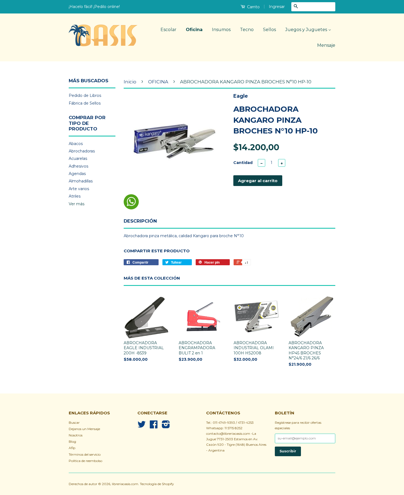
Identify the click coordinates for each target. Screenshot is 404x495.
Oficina (194, 29)
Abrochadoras (82, 151)
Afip (72, 448)
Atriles (75, 196)
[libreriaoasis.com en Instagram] (166, 426)
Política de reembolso (85, 461)
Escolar (168, 29)
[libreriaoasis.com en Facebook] (154, 426)
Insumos (221, 29)
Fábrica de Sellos (85, 103)
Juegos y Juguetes (306, 29)
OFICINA (158, 81)
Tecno (247, 29)
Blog (72, 441)
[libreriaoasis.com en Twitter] (141, 426)
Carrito (253, 6)
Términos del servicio (85, 454)
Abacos (76, 143)
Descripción (140, 221)
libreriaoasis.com (125, 484)
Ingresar (277, 6)
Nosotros (75, 435)
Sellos (269, 29)
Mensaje (326, 45)
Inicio (130, 81)
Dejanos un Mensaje (84, 429)
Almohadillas (81, 181)
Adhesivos (78, 166)
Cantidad (243, 162)
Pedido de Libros (85, 95)
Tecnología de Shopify (157, 484)
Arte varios (79, 188)
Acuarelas (78, 158)
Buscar (74, 422)
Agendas (77, 173)
